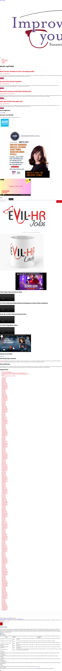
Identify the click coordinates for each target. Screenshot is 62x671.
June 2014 (4, 518)
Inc (0, 69)
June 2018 (4, 472)
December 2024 (5, 396)
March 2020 (4, 452)
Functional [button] (2, 650)
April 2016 (4, 497)
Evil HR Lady (7, 73)
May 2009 (4, 577)
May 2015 (4, 508)
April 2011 (4, 555)
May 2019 (4, 461)
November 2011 (5, 548)
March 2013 (4, 533)
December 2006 (5, 606)
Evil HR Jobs (38, 668)
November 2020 (5, 444)
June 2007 (4, 600)
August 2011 (4, 551)
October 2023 (4, 410)
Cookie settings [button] (3, 621)
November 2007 (5, 595)
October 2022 (4, 422)
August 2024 (4, 400)
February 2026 (4, 383)
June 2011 (4, 553)
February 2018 (4, 476)
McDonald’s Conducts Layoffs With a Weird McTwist (15, 91)
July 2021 (3, 436)
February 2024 (4, 406)
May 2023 (4, 415)
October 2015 (4, 503)
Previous (1, 112)
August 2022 (4, 424)
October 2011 (4, 549)
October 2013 (4, 526)
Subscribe (59, 201)
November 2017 (5, 479)
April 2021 (4, 439)
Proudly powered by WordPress (5, 618)
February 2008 (4, 592)
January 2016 (4, 500)
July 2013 (3, 529)
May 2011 (4, 554)
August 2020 (4, 447)
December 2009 (5, 571)
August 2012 (4, 540)
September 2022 (5, 423)
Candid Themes (20, 618)
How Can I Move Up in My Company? (11, 81)
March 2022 (4, 428)
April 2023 (4, 416)
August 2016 (4, 493)
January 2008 (4, 593)
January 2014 (4, 523)
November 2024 (5, 397)
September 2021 (5, 434)
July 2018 (3, 471)
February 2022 (4, 429)
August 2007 (4, 598)
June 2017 (4, 484)
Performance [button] (2, 653)
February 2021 (4, 441)
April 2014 (4, 520)
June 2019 (4, 460)
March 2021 (4, 440)
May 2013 (4, 531)
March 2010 (4, 568)
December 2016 (5, 489)
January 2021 (4, 442)
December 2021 (5, 431)
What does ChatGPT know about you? (11, 101)
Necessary (3, 634)
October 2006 (4, 607)
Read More (2, 78)
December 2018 (5, 466)
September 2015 (5, 504)
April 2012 (4, 544)
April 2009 (4, 578)
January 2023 (4, 419)
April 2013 (4, 532)
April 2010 (4, 567)
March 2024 (4, 405)
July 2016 (3, 494)
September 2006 (5, 608)
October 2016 (4, 491)
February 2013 (4, 534)
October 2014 (4, 515)
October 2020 (4, 445)
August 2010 (4, 563)
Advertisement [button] (2, 660)
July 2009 (3, 576)
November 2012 (5, 537)
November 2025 (5, 386)
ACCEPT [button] (7, 621)
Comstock (1, 79)
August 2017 (4, 482)
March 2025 (4, 394)
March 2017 (4, 486)
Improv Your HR (4, 60)
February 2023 (4, 418)
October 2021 (4, 433)
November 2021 (5, 432)
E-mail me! (2, 360)
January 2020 (4, 454)
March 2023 (4, 417)
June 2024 (4, 402)
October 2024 (4, 398)
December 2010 (5, 559)
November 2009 (5, 572)
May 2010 (4, 566)
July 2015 (3, 506)
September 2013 (5, 527)
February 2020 (4, 453)
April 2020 (4, 451)
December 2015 (5, 501)
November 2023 (5, 409)
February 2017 (4, 487)
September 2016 (5, 492)
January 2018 (4, 477)
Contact (3, 61)
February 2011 (4, 557)
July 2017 (3, 483)
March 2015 (4, 510)
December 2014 (5, 513)
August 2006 (4, 609)
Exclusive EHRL (2, 99)
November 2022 (5, 421)
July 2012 (3, 541)
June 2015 (4, 507)
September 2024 (5, 399)
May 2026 (4, 380)
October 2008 (4, 584)
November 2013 (5, 525)
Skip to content (2, 0)
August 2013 (4, 528)
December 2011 (5, 547)
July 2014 (3, 517)
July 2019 (3, 459)
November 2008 (5, 583)
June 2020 (4, 449)
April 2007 (4, 602)
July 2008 (3, 587)
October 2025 (4, 387)
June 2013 (4, 530)
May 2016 (4, 496)
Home (3, 58)
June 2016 (4, 495)
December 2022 (5, 420)
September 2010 (5, 562)
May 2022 (4, 426)
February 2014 (4, 522)
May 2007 (4, 601)
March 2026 (4, 382)
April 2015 (4, 509)
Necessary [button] (2, 633)
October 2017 (4, 480)
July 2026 (3, 378)
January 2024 (4, 407)
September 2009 (5, 574)
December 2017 (5, 478)
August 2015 (4, 505)
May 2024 (4, 403)
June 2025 (4, 391)
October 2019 (4, 456)
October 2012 (4, 538)
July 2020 (3, 448)
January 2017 (4, 488)
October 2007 (4, 596)
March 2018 (4, 475)
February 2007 (4, 604)
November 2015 (5, 502)
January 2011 (4, 558)
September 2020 (5, 446)
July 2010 (3, 564)
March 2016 (4, 498)
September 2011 (5, 550)
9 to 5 (3, 374)
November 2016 (5, 490)
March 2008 (4, 591)
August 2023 (4, 412)
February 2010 (4, 569)
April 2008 (4, 590)
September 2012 (5, 539)
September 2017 (5, 481)
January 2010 (4, 570)
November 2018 (5, 467)
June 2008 (4, 588)
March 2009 (4, 579)
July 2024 (3, 401)
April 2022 (4, 427)
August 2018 (4, 470)
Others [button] (1, 664)
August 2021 (4, 435)
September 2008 (5, 585)
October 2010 (4, 561)
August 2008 (4, 586)
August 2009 (4, 575)
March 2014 (4, 521)
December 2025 (5, 385)
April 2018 (4, 474)
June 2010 (4, 565)
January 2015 (4, 512)
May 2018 (4, 473)
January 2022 (4, 430)
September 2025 (5, 388)
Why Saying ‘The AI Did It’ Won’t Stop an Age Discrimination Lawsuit (14, 372)
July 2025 (3, 390)
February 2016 (4, 499)
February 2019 (4, 464)
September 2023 (5, 411)
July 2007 (3, 599)
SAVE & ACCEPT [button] (3, 667)
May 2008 (4, 589)
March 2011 (4, 556)
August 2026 (4, 377)
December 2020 (5, 443)
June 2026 (4, 379)
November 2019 (5, 455)
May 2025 (4, 392)
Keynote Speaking (5, 59)
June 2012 (4, 542)
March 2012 (4, 545)
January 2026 (4, 384)
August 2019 (4, 458)
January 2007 (4, 605)
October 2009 (4, 573)
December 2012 (5, 536)
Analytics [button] (1, 656)
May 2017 (4, 485)
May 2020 (4, 450)
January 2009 (4, 581)
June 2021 (4, 437)
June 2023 (4, 414)
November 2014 (5, 514)
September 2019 (5, 457)
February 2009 (4, 580)
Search (1, 197)
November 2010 (5, 560)
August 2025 (4, 389)
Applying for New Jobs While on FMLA (8, 375)
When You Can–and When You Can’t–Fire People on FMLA (17, 71)
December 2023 (5, 408)
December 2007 (5, 594)
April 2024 (4, 404)
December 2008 (5, 582)
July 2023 (3, 413)
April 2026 (4, 381)
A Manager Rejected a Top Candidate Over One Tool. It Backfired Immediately (15, 373)
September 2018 (5, 469)
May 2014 (4, 519)
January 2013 (4, 535)
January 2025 (4, 395)
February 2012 (4, 546)
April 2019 (4, 462)
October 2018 (4, 468)
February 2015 (4, 511)
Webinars (3, 62)
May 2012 (4, 543)
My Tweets (2, 356)
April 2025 (4, 393)
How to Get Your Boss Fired (6, 371)
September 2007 (5, 597)
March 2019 (4, 463)
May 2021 (4, 438)
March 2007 (4, 603)
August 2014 (4, 516)
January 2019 (4, 465)
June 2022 (4, 425)
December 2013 (5, 524)
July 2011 (3, 552)
